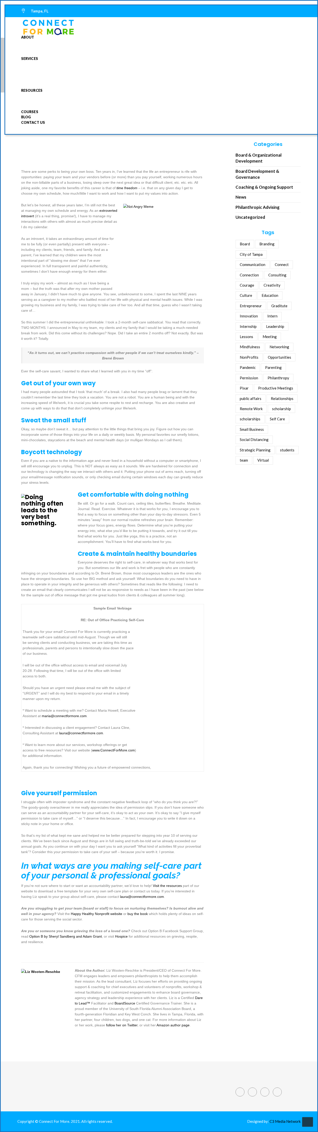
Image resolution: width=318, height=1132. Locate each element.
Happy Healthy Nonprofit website (96, 914)
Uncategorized (250, 217)
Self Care (277, 419)
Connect (282, 264)
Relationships (282, 398)
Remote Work (251, 408)
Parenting (273, 367)
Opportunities (279, 357)
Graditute (279, 306)
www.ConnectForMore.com (113, 750)
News (241, 197)
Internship (248, 326)
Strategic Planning (255, 450)
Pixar (244, 388)
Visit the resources (167, 886)
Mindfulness (250, 347)
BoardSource (125, 1003)
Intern (272, 316)
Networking (279, 347)
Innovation (249, 316)
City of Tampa (251, 254)
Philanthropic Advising (257, 207)
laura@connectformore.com (81, 733)
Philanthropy (278, 378)
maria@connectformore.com (64, 716)
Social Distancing (254, 439)
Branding (267, 244)
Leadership (275, 326)
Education (270, 295)
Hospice (121, 936)
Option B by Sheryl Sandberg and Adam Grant (65, 936)
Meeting (270, 336)
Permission (249, 378)
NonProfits (249, 357)
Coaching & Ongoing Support (264, 187)
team (244, 460)
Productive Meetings (275, 388)
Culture (246, 295)
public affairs (250, 398)
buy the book (137, 914)
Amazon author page (173, 1025)
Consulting (277, 275)
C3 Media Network (285, 1121)
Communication (252, 264)
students (287, 450)
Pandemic (248, 367)
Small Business (252, 429)
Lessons (246, 336)
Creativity (272, 285)
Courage (247, 285)
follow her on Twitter (121, 1025)
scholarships (250, 419)
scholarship (281, 408)
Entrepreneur (251, 306)
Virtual (263, 460)
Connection (249, 275)
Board (245, 244)
